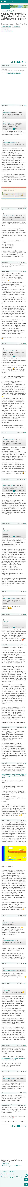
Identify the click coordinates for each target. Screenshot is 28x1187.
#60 (25, 1093)
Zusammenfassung (7, 31)
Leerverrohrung (14, 971)
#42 (25, 209)
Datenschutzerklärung (7, 1174)
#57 (25, 983)
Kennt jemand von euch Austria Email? (13, 1080)
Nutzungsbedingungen (7, 1177)
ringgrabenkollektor (6, 26)
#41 (25, 105)
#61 (25, 1105)
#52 (25, 727)
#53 (25, 763)
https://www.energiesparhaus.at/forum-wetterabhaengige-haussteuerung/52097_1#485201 (13, 775)
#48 (25, 523)
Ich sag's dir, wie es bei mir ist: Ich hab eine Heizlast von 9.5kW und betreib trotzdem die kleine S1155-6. (14, 115)
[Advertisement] (14, 47)
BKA (13, 320)
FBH (23, 791)
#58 (25, 1045)
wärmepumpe (5, 29)
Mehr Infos (19, 1166)
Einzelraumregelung (9, 924)
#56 (25, 963)
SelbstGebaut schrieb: (9, 142)
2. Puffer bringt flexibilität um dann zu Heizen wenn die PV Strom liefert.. (14, 218)
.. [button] (13, 118)
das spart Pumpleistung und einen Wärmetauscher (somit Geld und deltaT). (12, 442)
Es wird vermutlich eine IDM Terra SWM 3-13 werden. (13, 144)
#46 (25, 432)
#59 (25, 1071)
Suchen (4, 1171)
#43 (25, 262)
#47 (25, 480)
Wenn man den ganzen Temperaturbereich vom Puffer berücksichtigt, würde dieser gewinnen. (14, 601)
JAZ (10, 583)
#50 (25, 614)
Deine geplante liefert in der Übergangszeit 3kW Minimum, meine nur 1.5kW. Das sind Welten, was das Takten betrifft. (12, 126)
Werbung (19, 1177)
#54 (25, 820)
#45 (25, 343)
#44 (25, 271)
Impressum (12, 1171)
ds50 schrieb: (6, 112)
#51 (25, 645)
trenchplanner (16, 26)
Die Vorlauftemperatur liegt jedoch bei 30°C (13, 942)
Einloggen (5, 1164)
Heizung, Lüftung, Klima (9, 11)
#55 (25, 916)
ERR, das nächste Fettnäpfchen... (13, 992)
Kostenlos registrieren (8, 1166)
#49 (25, 591)
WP (21, 123)
